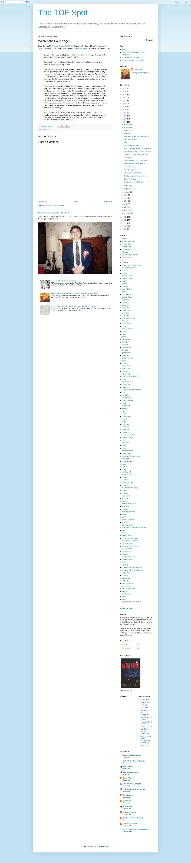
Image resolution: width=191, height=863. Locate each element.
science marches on (129, 504)
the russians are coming (130, 546)
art (123, 260)
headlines (125, 363)
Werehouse (128, 158)
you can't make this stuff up (131, 602)
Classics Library (146, 726)
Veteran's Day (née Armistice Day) (136, 155)
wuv (123, 596)
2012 (125, 220)
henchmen (126, 366)
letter (124, 414)
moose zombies (127, 437)
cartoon (124, 281)
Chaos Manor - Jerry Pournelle (134, 789)
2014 (125, 122)
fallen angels (126, 323)
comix (124, 292)
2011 (125, 223)
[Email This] (59, 126)
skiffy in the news (128, 520)
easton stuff (126, 308)
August (127, 192)
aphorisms (126, 249)
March (126, 207)
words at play (126, 594)
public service (127, 475)
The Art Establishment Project (134, 818)
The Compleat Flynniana (131, 57)
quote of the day (127, 483)
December (128, 125)
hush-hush (126, 384)
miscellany (126, 432)
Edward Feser (128, 778)
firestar (124, 331)
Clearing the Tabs (130, 139)
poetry (124, 464)
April (126, 204)
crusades (125, 300)
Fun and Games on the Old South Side (137, 148)
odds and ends (127, 451)
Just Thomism (128, 767)
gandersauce (126, 353)
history (124, 371)
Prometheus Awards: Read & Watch (54, 213)
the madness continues (130, 541)
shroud (124, 514)
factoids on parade (128, 318)
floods (124, 337)
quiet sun (125, 480)
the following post (81, 48)
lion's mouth (126, 416)
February (127, 210)
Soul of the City (129, 167)
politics (46, 129)
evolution (125, 316)
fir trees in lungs (127, 329)
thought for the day (128, 557)
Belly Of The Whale (129, 268)
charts (124, 284)
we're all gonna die (129, 589)
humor (124, 379)
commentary (126, 294)
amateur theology (128, 241)
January (127, 213)
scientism (125, 506)
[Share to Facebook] (66, 126)
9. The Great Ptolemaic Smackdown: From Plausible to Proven (73, 306)
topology (125, 565)
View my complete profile (140, 73)
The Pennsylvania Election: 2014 (135, 164)
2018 (125, 110)
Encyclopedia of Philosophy (146, 723)
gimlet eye (125, 355)
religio (124, 490)
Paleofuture (144, 700)
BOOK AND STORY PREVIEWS (133, 52)
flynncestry (126, 339)
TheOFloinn (138, 69)
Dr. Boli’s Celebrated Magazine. (134, 761)
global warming (127, 358)
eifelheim (125, 313)
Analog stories (127, 244)
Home (76, 202)
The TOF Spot (63, 12)
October (127, 186)
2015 (125, 119)
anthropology (126, 247)
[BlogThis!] (61, 126)
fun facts (125, 350)
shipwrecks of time (128, 512)
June (126, 198)
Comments (127, 649)
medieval (125, 427)
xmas (124, 599)
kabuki (124, 408)
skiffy (124, 517)
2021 (125, 101)
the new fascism (127, 544)
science (125, 501)
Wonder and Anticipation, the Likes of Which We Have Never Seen (74, 293)
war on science (127, 583)
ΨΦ (125, 142)
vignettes (125, 581)
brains (124, 273)
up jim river (126, 573)
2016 (125, 116)
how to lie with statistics (130, 376)
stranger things (127, 535)
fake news (125, 321)
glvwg (124, 361)
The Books (126, 55)
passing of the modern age (131, 456)
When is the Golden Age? (133, 173)
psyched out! (126, 472)
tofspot (124, 562)
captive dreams (127, 278)
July (126, 195)
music (124, 440)
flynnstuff (125, 342)
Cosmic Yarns (128, 795)
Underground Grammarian (145, 742)
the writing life (127, 551)
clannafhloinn (127, 289)
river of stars (126, 496)
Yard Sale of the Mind (130, 772)
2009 (125, 229)
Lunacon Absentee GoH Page (132, 60)
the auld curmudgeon (129, 538)
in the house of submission (131, 390)
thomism (125, 554)
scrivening (125, 509)
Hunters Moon (127, 382)
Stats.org (143, 705)
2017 (125, 113)
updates (125, 575)
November (128, 128)
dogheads (125, 305)
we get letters (126, 586)
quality (124, 477)
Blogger (105, 846)
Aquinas (125, 252)
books (124, 270)
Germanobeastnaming (132, 145)
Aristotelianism (127, 257)
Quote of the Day (130, 179)
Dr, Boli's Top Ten (130, 170)
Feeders (125, 326)
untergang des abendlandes (132, 567)
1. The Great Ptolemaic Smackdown (63, 281)
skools (124, 522)
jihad (124, 403)
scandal (125, 498)
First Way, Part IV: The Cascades (135, 161)
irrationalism (126, 398)
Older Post (108, 202)
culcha (124, 302)
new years (125, 443)
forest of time (126, 347)
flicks (124, 334)
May (126, 201)
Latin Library (144, 729)
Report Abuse (126, 608)
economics (126, 310)
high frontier (126, 369)
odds (124, 448)
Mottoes (127, 133)
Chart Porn (144, 708)
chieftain (125, 286)
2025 (125, 88)
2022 (125, 98)
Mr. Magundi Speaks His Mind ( (61, 46)
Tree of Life (144, 745)
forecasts (125, 345)
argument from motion (130, 255)
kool (123, 411)
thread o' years (127, 559)
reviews (125, 493)
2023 (125, 95)
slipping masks (127, 525)
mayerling (125, 424)
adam (124, 239)
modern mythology (128, 435)
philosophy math (128, 461)
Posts (125, 645)
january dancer (127, 400)
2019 (125, 107)
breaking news (127, 276)
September (128, 189)
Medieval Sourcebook (144, 733)
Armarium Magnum (130, 824)
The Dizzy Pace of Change (133, 182)
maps (124, 422)
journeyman (126, 406)
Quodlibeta (127, 801)
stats (123, 530)
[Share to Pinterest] (69, 126)
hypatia (124, 387)
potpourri (125, 469)
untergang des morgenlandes (132, 570)
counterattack (127, 297)
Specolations (128, 806)
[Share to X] (64, 126)
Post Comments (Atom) (56, 205)
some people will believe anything (134, 528)
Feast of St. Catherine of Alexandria (136, 136)
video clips (126, 578)
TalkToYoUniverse (129, 812)
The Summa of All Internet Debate (136, 176)
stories (124, 533)
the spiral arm (127, 549)
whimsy (124, 591)
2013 (125, 217)
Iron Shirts (125, 395)
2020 (125, 104)
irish (123, 392)
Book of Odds (145, 702)
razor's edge (126, 485)
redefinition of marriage (130, 488)
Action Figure (128, 130)
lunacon (125, 419)
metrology (125, 430)
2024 (125, 92)
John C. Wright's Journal (132, 755)
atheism (125, 262)
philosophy (126, 459)
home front (126, 374)
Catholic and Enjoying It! (132, 784)
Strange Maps (145, 715)
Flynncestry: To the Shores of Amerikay (137, 152)
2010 (125, 226)
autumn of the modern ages (131, 265)
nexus (124, 445)
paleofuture (126, 453)
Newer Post (43, 202)
